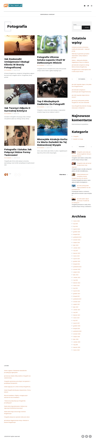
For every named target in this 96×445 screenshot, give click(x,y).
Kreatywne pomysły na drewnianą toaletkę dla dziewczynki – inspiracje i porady (81, 49)
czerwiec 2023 (76, 248)
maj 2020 (75, 344)
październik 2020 (77, 331)
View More (62, 174)
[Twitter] (88, 6)
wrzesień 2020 (76, 334)
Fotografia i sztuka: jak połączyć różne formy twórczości (18, 152)
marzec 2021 (76, 317)
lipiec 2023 (75, 245)
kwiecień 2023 (76, 253)
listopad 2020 (76, 328)
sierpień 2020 (76, 336)
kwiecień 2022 (76, 283)
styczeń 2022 (76, 291)
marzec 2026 (76, 221)
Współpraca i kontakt (47, 14)
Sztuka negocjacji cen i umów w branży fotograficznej (17, 386)
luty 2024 (75, 226)
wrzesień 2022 (76, 269)
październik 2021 (77, 299)
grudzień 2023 (76, 231)
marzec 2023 (76, 256)
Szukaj (74, 24)
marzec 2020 (76, 350)
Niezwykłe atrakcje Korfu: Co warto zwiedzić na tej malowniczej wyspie (52, 142)
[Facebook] (84, 6)
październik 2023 (77, 237)
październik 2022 (77, 266)
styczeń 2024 (76, 229)
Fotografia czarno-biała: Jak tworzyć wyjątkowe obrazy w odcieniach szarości (81, 154)
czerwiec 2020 (76, 342)
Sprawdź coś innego (78, 139)
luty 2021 (75, 320)
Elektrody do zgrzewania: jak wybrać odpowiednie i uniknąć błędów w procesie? (80, 55)
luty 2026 (75, 223)
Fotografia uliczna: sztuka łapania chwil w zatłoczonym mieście (51, 60)
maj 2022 (75, 280)
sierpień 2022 (76, 272)
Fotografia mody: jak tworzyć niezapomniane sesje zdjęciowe (81, 165)
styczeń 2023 (76, 258)
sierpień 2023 (76, 242)
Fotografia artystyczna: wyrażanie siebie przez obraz (17, 417)
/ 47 (10, 173)
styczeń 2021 (76, 323)
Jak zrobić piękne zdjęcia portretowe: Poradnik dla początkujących (80, 200)
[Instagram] (91, 6)
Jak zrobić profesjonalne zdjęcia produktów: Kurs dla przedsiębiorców (81, 187)
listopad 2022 (76, 264)
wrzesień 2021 (76, 301)
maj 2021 (75, 312)
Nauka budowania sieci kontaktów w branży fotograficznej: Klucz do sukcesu (80, 176)
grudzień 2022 (76, 261)
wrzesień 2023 (76, 239)
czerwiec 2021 (76, 309)
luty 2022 (75, 288)
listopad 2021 (76, 296)
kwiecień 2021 (76, 315)
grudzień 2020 (76, 326)
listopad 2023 (76, 234)
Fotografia (7, 70)
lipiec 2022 (75, 274)
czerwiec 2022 (76, 277)
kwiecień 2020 (76, 347)
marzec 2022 (76, 285)
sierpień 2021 (76, 304)
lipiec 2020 (75, 339)
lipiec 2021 (75, 307)
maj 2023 (75, 250)
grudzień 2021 (76, 293)
